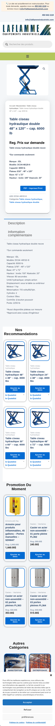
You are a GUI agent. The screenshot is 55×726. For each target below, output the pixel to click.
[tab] (27, 223)
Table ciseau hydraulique (30, 199)
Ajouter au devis (15, 389)
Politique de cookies (17, 722)
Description (16, 223)
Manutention (21, 106)
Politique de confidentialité (36, 722)
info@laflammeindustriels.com (34, 9)
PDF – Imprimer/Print (32, 188)
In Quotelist (10, 395)
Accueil (12, 106)
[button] (51, 675)
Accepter (27, 702)
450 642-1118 (40, 6)
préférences (28, 717)
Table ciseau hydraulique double (24, 202)
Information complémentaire (20, 233)
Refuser (27, 709)
